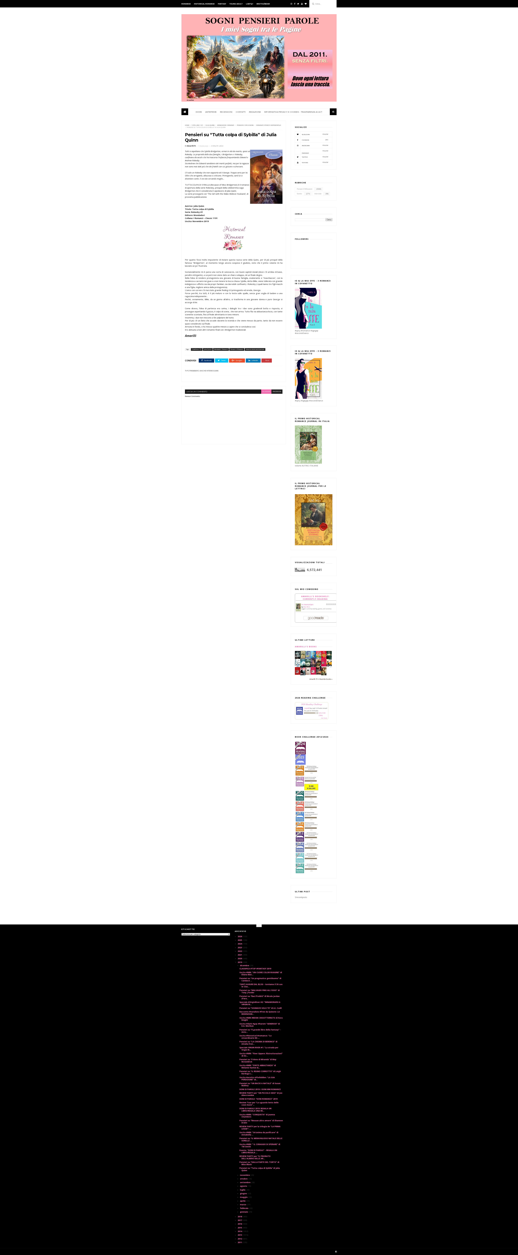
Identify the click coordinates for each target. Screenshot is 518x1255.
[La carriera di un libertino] (313, 674)
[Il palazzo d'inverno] (297, 666)
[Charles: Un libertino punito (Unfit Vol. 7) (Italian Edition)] (302, 674)
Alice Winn (306, 607)
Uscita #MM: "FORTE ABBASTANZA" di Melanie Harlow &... (257, 1066)
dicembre (245, 965)
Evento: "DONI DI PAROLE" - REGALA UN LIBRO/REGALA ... (258, 1151)
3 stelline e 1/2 (197, 125)
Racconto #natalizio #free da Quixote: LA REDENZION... (259, 1012)
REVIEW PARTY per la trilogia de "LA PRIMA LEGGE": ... (259, 1127)
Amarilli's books (306, 646)
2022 (240, 951)
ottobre (244, 1178)
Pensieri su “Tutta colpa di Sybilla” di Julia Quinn (259, 1169)
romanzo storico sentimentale (268, 125)
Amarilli (306, 708)
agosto (244, 1186)
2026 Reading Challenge (311, 704)
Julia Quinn (209, 125)
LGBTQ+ (249, 4)
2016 (240, 1224)
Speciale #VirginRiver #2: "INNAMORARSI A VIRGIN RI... (259, 1003)
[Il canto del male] (329, 658)
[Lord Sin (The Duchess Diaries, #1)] (323, 675)
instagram (315, 145)
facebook (277, 391)
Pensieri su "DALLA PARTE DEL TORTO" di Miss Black (259, 1163)
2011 (240, 1242)
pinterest (315, 152)
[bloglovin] (306, 4)
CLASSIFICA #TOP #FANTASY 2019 (255, 968)
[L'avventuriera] (297, 674)
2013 (240, 1235)
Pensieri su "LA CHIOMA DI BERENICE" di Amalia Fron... (258, 1042)
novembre (245, 1175)
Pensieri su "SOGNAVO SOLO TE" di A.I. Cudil (260, 1008)
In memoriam (307, 604)
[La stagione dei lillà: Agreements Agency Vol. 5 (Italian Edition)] (313, 666)
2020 (240, 958)
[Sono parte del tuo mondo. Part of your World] (313, 658)
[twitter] (298, 4)
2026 (240, 936)
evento (299, 194)
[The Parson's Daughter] (302, 658)
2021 (240, 955)
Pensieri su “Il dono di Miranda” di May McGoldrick (257, 1060)
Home (187, 125)
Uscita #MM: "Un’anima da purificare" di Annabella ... (258, 1133)
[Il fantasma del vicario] (308, 666)
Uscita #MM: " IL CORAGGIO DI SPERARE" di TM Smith (259, 1145)
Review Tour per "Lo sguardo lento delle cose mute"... (259, 1103)
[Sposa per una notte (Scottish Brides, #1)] (318, 674)
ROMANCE (186, 4)
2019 (240, 962)
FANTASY (222, 4)
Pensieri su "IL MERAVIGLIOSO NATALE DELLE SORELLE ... (260, 1139)
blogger (266, 391)
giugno (243, 1193)
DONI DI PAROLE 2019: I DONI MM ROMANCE (260, 1089)
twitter (315, 157)
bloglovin (315, 134)
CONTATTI (241, 112)
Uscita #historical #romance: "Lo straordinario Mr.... (255, 1036)
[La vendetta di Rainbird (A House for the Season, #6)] (323, 665)
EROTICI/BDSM (263, 4)
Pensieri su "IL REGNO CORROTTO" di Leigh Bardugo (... (260, 1072)
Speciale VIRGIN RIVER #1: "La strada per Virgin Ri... (258, 1048)
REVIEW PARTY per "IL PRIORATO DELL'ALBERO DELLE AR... (254, 1157)
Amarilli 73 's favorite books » (320, 679)
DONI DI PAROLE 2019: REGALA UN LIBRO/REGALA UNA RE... (255, 1109)
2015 (240, 1227)
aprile (243, 1201)
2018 (240, 1216)
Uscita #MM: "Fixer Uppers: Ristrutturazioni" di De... (261, 1054)
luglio (243, 1190)
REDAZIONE (255, 112)
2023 (240, 947)
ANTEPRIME (211, 112)
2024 (240, 943)
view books (324, 718)
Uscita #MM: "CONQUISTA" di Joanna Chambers (257, 1115)
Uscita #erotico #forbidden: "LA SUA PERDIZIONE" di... (257, 1078)
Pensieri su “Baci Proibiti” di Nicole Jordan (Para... (259, 997)
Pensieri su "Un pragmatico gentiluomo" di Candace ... (260, 979)
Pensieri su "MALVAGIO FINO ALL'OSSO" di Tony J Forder (259, 991)
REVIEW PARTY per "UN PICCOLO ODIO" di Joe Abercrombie (260, 1094)
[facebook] (294, 4)
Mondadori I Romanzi (225, 125)
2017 (240, 1220)
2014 (240, 1231)
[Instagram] (291, 4)
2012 (240, 1238)
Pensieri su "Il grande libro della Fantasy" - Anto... (260, 1030)
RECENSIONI (226, 112)
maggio (244, 1197)
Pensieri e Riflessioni (245, 125)
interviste (317, 194)
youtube (315, 162)
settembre (245, 1182)
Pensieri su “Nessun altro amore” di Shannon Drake (261, 1121)
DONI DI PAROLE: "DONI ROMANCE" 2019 (258, 1099)
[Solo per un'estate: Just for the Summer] (318, 658)
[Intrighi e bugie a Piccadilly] (318, 666)
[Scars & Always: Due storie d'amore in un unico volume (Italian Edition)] (297, 658)
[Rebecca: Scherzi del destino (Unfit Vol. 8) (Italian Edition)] (329, 666)
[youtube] (302, 4)
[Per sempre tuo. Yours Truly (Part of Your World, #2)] (323, 658)
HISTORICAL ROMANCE (204, 4)
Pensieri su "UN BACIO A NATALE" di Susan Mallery (259, 1084)
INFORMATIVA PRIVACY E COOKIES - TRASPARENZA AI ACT (293, 112)
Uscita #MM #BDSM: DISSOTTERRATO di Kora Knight (261, 1018)
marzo (243, 1204)
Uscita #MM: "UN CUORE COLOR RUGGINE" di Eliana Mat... (260, 973)
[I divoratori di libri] (308, 674)
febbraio (244, 1208)
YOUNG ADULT (236, 4)
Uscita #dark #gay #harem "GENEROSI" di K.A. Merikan (259, 1024)
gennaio (244, 1212)
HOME (199, 112)
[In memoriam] (298, 610)
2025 (240, 940)
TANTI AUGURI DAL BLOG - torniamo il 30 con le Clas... (260, 985)
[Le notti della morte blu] (302, 666)
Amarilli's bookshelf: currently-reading (315, 597)
